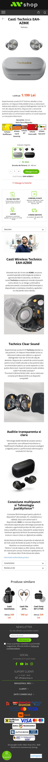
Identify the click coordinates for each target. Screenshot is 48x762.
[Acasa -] (24, 5)
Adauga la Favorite (22, 183)
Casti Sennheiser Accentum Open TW (9, 607)
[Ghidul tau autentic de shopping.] (36, 756)
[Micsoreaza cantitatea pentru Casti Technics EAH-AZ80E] (11, 171)
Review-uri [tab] (9, 568)
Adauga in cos (31, 171)
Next (44, 62)
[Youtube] (21, 664)
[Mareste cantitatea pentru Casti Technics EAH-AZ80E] (19, 171)
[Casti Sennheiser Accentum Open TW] (9, 595)
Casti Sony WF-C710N (38, 607)
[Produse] (3, 13)
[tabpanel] (24, 59)
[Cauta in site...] (45, 12)
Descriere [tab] (7, 229)
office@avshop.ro (25, 678)
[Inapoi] (2, 18)
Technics (24, 27)
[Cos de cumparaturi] (38, 12)
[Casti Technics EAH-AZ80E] (24, 59)
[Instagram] (31, 664)
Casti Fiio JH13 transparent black (24, 607)
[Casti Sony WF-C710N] (39, 595)
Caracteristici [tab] (9, 563)
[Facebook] (16, 664)
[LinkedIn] (26, 664)
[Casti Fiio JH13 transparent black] (24, 595)
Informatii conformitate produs (16, 557)
